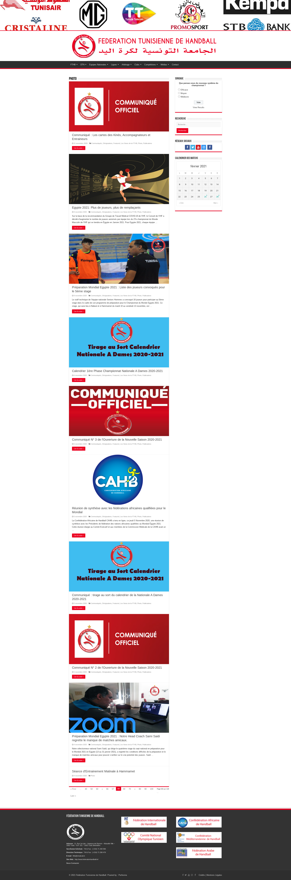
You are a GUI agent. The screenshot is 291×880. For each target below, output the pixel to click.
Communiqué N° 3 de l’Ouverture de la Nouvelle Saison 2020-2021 (117, 439)
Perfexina (123, 875)
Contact (175, 64)
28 (217, 197)
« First (73, 789)
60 (97, 789)
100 (151, 789)
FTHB (73, 64)
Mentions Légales (214, 875)
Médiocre (185, 97)
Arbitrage (126, 64)
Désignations (107, 143)
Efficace (184, 90)
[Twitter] (192, 147)
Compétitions (150, 64)
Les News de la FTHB (129, 143)
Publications (147, 143)
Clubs (136, 64)
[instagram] (203, 147)
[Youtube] (198, 147)
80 (140, 789)
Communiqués (96, 143)
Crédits (202, 875)
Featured (116, 143)
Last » (73, 796)
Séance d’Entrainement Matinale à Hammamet (103, 771)
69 (124, 789)
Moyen (184, 93)
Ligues (114, 64)
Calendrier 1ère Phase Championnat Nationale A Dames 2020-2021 (117, 371)
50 (91, 789)
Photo (140, 143)
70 (130, 789)
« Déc (181, 203)
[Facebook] (187, 147)
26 (205, 197)
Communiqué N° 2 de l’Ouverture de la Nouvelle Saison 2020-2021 (117, 667)
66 (107, 789)
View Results (198, 107)
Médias (164, 64)
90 (145, 789)
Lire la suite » (79, 148)
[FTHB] (145, 45)
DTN (82, 64)
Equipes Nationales (97, 64)
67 (113, 789)
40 (86, 789)
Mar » (216, 203)
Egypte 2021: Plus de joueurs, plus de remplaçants (106, 207)
